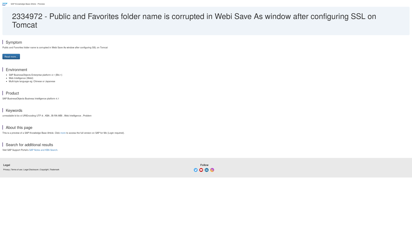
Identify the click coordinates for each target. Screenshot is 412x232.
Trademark (54, 169)
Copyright (44, 169)
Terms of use (16, 169)
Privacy (6, 169)
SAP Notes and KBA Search (43, 149)
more (63, 132)
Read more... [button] (11, 56)
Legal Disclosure (31, 169)
